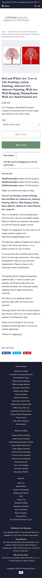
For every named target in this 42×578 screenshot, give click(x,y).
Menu (7, 6)
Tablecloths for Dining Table (21, 404)
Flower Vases (21, 418)
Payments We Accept (21, 490)
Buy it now (21, 145)
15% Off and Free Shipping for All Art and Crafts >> (20, 163)
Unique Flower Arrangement (21, 414)
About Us (21, 483)
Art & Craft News (21, 510)
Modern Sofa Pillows (21, 391)
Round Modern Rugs (21, 378)
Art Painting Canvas (27, 568)
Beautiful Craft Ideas (21, 506)
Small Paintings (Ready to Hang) (21, 442)
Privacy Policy (21, 516)
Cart (38, 6)
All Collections (21, 424)
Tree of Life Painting (21, 465)
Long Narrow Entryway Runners (21, 374)
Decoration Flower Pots (21, 401)
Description (9, 155)
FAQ (21, 496)
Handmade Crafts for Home (21, 411)
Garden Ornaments (21, 398)
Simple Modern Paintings (21, 435)
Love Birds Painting (21, 468)
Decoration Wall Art (21, 472)
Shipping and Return (21, 493)
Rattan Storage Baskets (21, 381)
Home (3, 32)
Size (4, 120)
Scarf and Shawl (21, 394)
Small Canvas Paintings (21, 439)
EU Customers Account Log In (21, 519)
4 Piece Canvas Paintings (21, 455)
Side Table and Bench (21, 421)
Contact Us (21, 500)
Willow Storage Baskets (21, 384)
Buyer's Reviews (21, 513)
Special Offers (21, 486)
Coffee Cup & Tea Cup (21, 408)
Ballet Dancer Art (21, 462)
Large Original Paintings (21, 449)
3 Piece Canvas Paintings (21, 452)
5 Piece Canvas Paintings (21, 459)
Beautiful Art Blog (21, 503)
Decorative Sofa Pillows (21, 388)
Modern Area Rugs (21, 371)
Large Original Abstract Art (21, 445)
